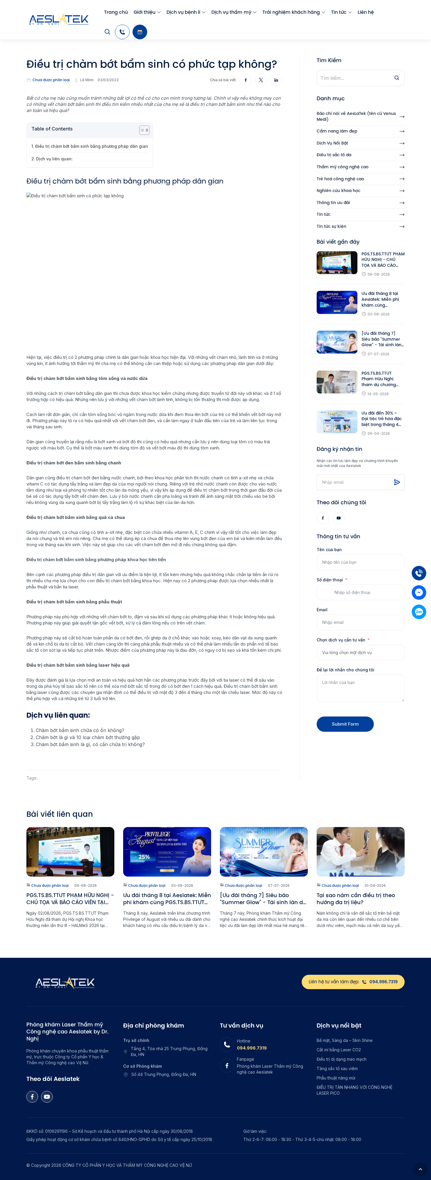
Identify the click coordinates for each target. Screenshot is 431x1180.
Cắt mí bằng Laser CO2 (339, 1049)
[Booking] (140, 32)
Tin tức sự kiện (331, 226)
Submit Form (345, 724)
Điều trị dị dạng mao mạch (341, 1059)
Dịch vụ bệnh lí (183, 12)
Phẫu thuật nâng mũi (336, 1077)
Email (322, 609)
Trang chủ (116, 12)
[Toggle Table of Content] (141, 130)
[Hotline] (122, 32)
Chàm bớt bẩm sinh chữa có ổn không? (80, 730)
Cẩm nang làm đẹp (337, 131)
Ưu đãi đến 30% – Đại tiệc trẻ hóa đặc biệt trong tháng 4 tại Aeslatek (382, 419)
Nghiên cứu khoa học (338, 190)
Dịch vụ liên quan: (54, 158)
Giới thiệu (144, 12)
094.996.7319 (252, 1047)
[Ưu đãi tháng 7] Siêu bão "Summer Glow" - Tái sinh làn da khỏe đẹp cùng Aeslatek (381, 339)
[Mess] (419, 592)
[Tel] (419, 573)
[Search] (107, 31)
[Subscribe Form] (397, 482)
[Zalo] (419, 612)
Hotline (243, 1040)
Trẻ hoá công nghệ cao (340, 179)
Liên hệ (366, 12)
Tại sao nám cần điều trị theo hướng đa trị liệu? (356, 899)
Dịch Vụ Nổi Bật (332, 143)
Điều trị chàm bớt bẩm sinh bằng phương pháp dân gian (91, 146)
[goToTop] (420, 1169)
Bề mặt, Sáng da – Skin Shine (345, 1040)
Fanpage (245, 1059)
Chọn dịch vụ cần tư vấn (341, 639)
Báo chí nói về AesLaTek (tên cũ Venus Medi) (356, 116)
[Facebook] (323, 518)
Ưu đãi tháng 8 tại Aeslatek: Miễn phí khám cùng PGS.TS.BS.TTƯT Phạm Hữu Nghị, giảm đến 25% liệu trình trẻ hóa (381, 299)
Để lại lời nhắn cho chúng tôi (345, 669)
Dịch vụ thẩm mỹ (231, 12)
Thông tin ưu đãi (333, 203)
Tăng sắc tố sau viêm (337, 1068)
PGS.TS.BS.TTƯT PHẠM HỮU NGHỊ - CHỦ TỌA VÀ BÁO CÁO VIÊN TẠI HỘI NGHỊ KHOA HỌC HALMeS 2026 (383, 260)
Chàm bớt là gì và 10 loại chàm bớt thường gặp (88, 737)
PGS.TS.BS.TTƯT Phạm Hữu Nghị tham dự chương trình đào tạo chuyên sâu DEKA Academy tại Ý (383, 379)
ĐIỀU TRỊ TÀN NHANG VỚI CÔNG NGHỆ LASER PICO (354, 1090)
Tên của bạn (329, 549)
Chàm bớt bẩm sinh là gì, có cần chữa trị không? (90, 744)
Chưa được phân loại (51, 80)
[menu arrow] (159, 12)
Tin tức (339, 12)
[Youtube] (338, 518)
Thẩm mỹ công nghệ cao (343, 167)
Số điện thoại (330, 579)
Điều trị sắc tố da (334, 155)
